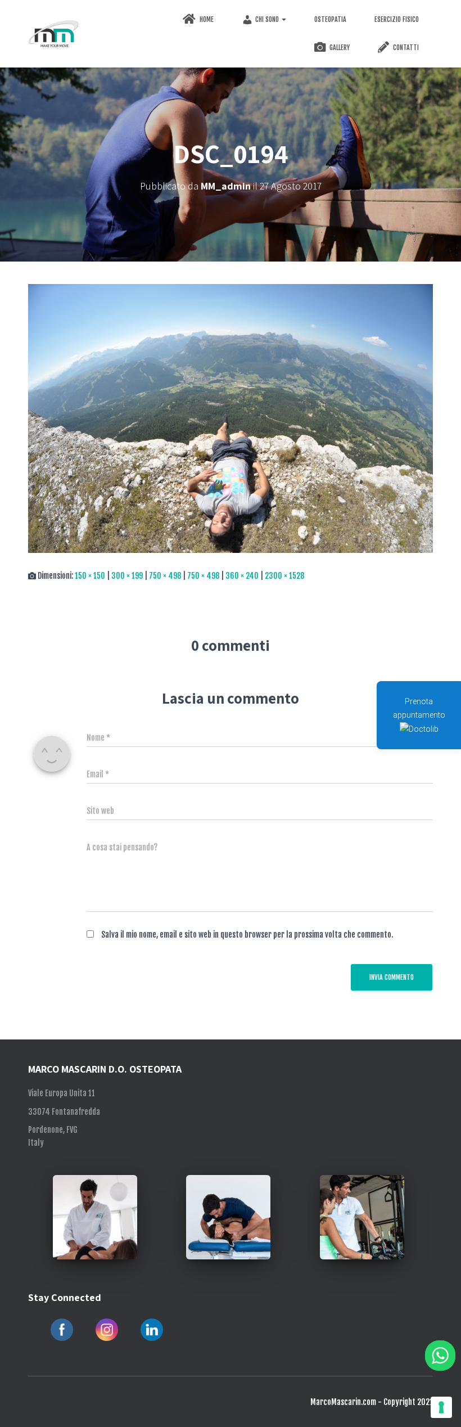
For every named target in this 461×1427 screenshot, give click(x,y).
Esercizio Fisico (396, 19)
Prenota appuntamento (419, 708)
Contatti (405, 47)
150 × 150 (90, 575)
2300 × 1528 (284, 575)
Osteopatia (330, 19)
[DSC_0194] (230, 418)
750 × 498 (165, 575)
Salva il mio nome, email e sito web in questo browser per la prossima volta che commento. (247, 934)
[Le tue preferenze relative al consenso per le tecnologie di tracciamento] (441, 1407)
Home (206, 19)
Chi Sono (268, 19)
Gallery (339, 47)
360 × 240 (242, 575)
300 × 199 (127, 575)
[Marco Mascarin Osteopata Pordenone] (53, 34)
